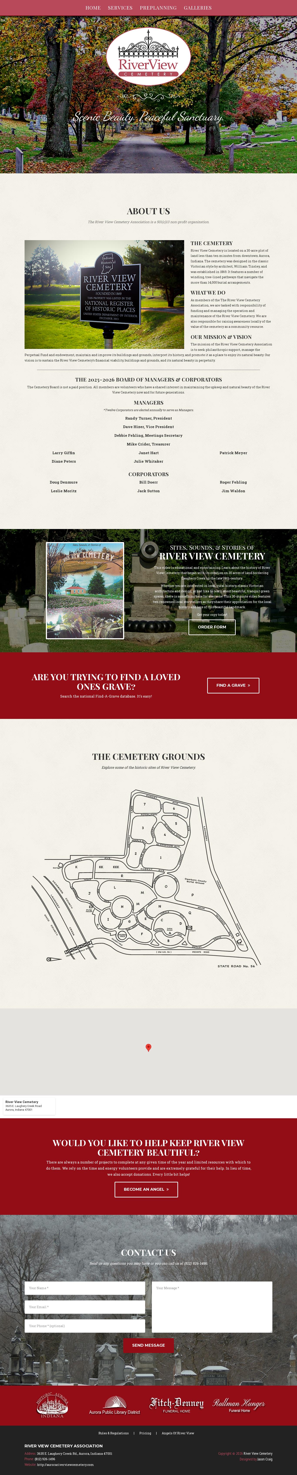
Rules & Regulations (113, 1433)
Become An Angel (145, 1189)
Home (93, 7)
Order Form (212, 627)
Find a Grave (232, 685)
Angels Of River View (178, 1433)
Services (120, 7)
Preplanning (158, 7)
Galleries (198, 7)
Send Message (148, 1345)
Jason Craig (264, 1459)
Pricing (145, 1433)
